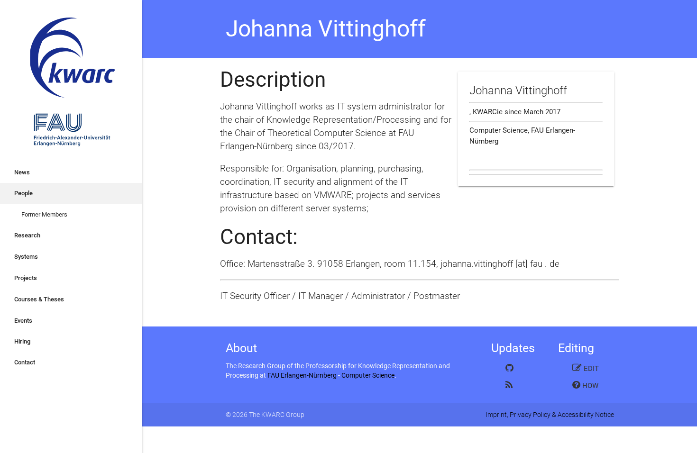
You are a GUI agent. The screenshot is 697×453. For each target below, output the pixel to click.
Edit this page (585, 370)
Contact (24, 362)
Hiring (22, 341)
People (23, 193)
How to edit (585, 387)
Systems (26, 256)
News (22, 172)
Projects (25, 277)
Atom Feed (519, 384)
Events (23, 320)
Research (27, 235)
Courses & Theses (39, 299)
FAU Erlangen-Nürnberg (302, 375)
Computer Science (367, 375)
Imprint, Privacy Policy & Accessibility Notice (550, 414)
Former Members (44, 214)
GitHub (519, 367)
